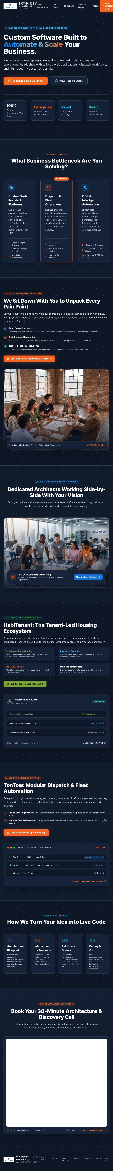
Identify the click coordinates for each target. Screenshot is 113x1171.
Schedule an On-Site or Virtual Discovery (31, 358)
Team (76, 1158)
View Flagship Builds (71, 80)
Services (28, 6)
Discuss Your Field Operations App (28, 832)
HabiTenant (68, 6)
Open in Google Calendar (93, 1130)
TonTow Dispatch (82, 5)
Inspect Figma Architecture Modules (87, 881)
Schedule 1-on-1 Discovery (28, 80)
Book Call (107, 1159)
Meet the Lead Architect (86, 577)
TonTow (98, 1158)
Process (96, 6)
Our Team (55, 5)
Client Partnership (42, 5)
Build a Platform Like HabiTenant (27, 684)
